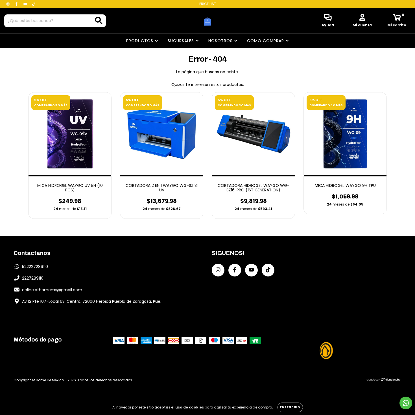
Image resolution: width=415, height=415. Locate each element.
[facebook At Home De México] (17, 4)
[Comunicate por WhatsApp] (405, 403)
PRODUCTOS (140, 41)
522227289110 (35, 266)
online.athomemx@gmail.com (52, 290)
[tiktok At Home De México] (33, 4)
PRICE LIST (207, 3)
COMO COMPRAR (266, 41)
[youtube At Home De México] (25, 4)
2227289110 (32, 278)
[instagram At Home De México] (8, 4)
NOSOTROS (221, 41)
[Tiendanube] (383, 380)
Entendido (290, 407)
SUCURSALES (181, 41)
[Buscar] (98, 20)
